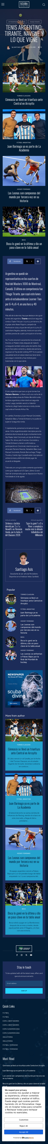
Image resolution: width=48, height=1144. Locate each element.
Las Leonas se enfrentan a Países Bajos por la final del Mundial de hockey (31, 658)
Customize (23, 1120)
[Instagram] (21, 955)
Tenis (23, 22)
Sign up (24, 991)
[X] (26, 955)
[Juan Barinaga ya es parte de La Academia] (24, 124)
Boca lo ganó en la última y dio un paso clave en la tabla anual (24, 245)
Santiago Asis (19, 47)
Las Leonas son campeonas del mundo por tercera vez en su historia (24, 196)
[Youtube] (31, 955)
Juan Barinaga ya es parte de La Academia (24, 148)
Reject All (24, 1126)
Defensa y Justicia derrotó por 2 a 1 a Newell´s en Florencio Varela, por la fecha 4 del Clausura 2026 (13, 529)
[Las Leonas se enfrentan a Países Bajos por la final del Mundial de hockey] (11, 655)
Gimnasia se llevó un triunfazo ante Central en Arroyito (24, 101)
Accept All (23, 1132)
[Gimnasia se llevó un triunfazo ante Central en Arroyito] (24, 77)
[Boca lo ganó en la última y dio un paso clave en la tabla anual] (24, 222)
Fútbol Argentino (24, 143)
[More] (38, 261)
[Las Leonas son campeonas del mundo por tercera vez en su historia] (24, 171)
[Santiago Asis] (9, 47)
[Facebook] (17, 955)
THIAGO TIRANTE (35, 22)
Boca (24, 240)
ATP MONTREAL (12, 22)
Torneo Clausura (23, 96)
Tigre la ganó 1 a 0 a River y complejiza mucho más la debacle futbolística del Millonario (34, 529)
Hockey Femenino (23, 189)
